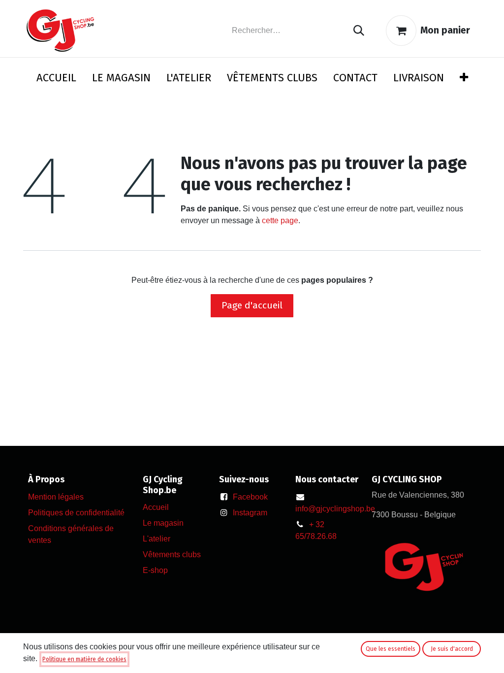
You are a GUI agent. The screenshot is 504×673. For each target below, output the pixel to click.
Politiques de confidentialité (76, 512)
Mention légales (56, 497)
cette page (280, 220)
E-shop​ (155, 570)
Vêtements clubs (172, 554)
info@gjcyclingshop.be (335, 509)
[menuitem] (56, 80)
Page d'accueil (252, 305)
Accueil (156, 507)
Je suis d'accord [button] (452, 648)
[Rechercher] (359, 30)
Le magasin (163, 523)
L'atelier (156, 539)
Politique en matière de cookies (84, 659)
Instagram (250, 512)
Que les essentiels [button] (390, 648)
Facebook (250, 497)
